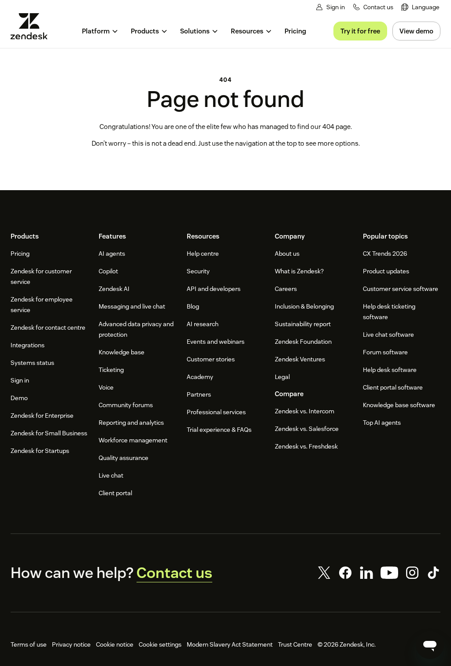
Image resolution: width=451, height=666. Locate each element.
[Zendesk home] (33, 26)
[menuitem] (420, 7)
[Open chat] (430, 645)
